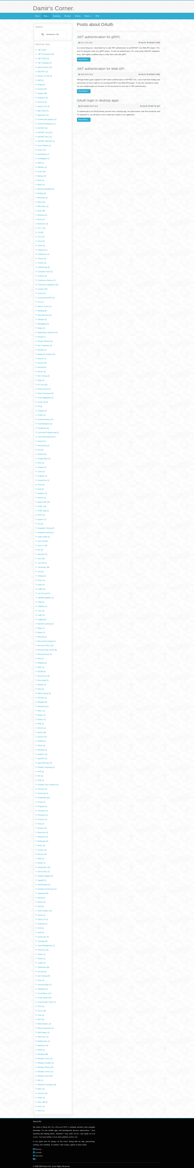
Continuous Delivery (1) (46, 280)
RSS (97, 16)
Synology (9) (42, 941)
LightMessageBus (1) (46, 598)
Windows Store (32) (45, 1076)
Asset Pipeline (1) (44, 146)
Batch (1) (41, 185)
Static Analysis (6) (45, 911)
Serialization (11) (44, 867)
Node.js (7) (42, 719)
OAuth (143, 43)
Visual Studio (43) (44, 998)
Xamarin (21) (42, 1093)
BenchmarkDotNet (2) (46, 189)
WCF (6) (41, 1019)
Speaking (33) (43, 893)
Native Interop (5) (44, 693)
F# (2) (40, 406)
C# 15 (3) (41, 241)
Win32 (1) (41, 1050)
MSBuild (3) (42, 663)
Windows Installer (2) (46, 1063)
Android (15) (42, 89)
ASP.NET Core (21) (44, 132)
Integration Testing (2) (46, 528)
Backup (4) (42, 176)
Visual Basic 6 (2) (44, 993)
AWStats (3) (42, 167)
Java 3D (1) (42, 563)
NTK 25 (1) (42, 728)
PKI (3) (40, 776)
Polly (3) (41, 780)
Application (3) (42, 115)
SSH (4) (41, 906)
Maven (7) (41, 632)
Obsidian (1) (42, 750)
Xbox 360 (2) (42, 1102)
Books (87, 16)
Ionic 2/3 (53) (43, 541)
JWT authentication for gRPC (98, 37)
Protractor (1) (43, 815)
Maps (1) (41, 628)
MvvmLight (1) (43, 680)
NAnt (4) (41, 689)
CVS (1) (41, 302)
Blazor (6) (41, 202)
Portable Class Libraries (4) (48, 785)
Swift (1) (41, 932)
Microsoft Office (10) (45, 646)
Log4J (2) (41, 615)
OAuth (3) (41, 746)
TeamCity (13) (43, 950)
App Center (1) (43, 111)
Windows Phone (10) (45, 1067)
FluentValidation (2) (45, 424)
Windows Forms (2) (45, 1059)
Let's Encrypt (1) (44, 593)
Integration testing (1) (46, 532)
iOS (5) (40, 550)
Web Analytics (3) (44, 1024)
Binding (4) (42, 193)
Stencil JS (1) (43, 919)
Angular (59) (42, 93)
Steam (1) (41, 915)
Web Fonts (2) (43, 1037)
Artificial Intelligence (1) (46, 124)
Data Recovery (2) (44, 315)
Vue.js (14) (42, 1011)
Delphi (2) (41, 328)
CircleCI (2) (42, 263)
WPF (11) (41, 1089)
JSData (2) (42, 576)
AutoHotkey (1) (43, 154)
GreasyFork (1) (43, 480)
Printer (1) (41, 802)
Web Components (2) (46, 1028)
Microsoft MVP (61, 1127)
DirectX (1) (42, 359)
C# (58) (40, 232)
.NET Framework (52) (46, 54)
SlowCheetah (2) (44, 885)
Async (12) (41, 150)
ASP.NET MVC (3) (44, 137)
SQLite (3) (41, 902)
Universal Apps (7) (45, 985)
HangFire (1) (42, 493)
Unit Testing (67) (44, 976)
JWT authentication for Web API (100, 68)
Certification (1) (43, 254)
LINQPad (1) (42, 606)
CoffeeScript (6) (44, 267)
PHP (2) (41, 772)
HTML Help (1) (43, 511)
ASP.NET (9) (42, 128)
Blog (46, 16)
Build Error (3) (43, 224)
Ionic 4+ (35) (42, 546)
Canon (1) (41, 246)
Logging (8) (42, 619)
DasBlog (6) (42, 311)
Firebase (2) (42, 411)
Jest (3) (40, 572)
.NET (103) (42, 50)
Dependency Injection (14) (48, 332)
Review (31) (42, 854)
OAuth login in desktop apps (98, 100)
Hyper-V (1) (42, 519)
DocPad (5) (42, 367)
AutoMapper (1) (43, 159)
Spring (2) (41, 898)
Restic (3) (41, 846)
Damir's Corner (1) (44, 306)
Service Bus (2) (43, 872)
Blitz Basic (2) (43, 206)
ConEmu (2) (42, 276)
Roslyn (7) (41, 863)
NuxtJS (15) (42, 737)
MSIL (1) (41, 667)
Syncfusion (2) (43, 937)
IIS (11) (40, 524)
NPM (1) (41, 724)
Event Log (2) (43, 402)
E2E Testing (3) (43, 376)
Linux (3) (41, 611)
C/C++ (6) (41, 228)
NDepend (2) (42, 702)
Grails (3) (41, 472)
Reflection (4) (43, 837)
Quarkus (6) (42, 828)
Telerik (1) (41, 959)
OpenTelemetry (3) (45, 763)
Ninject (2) (41, 715)
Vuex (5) (41, 1015)
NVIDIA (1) (42, 741)
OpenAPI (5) (42, 759)
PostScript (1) (43, 793)
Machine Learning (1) (46, 624)
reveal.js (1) (42, 850)
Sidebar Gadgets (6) (45, 876)
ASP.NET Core (154, 43)
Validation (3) (43, 989)
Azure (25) (41, 172)
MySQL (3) (42, 685)
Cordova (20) (42, 289)
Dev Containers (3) (45, 346)
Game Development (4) (46, 437)
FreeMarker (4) (43, 428)
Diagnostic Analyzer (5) (46, 354)
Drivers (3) (42, 372)
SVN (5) (41, 928)
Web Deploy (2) (43, 1032)
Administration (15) (44, 67)
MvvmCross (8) (43, 676)
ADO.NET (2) (42, 72)
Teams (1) (41, 954)
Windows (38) (43, 1054)
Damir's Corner (53, 8)
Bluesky (38, 1149)
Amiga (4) (41, 85)
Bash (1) (41, 180)
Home (37, 16)
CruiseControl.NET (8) (46, 298)
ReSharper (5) (43, 841)
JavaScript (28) (43, 567)
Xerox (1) (41, 1106)
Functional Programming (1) (48, 432)
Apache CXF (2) (43, 106)
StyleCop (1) (42, 924)
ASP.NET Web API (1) (46, 141)
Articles (78, 16)
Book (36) (41, 211)
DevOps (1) (42, 350)
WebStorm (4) (43, 1046)
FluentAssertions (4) (45, 419)
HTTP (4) (41, 515)
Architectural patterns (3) (46, 119)
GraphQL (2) (42, 476)
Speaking (56, 16)
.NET (158, 106)
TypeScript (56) (43, 967)
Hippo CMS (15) (44, 502)
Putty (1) (41, 824)
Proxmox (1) (42, 819)
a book (54, 1137)
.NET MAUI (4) (43, 59)
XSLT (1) (41, 1111)
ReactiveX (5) (43, 832)
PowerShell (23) (44, 798)
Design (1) (41, 337)
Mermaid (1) (42, 637)
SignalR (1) (42, 880)
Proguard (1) (42, 806)
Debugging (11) (43, 324)
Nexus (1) (41, 711)
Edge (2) (41, 380)
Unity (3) (41, 980)
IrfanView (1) (42, 554)
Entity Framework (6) (46, 393)
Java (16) (41, 559)
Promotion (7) (43, 811)
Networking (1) (43, 706)
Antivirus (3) (42, 102)
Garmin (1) (42, 441)
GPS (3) (41, 463)
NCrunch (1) (42, 698)
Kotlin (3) (41, 585)
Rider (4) (41, 859)
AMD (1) (40, 80)
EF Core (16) (42, 385)
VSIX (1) (41, 1006)
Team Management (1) (46, 946)
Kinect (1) (41, 580)
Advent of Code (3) (44, 76)
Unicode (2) (42, 972)
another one (72, 1137)
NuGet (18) (42, 732)
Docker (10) (42, 363)
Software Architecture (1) (47, 889)
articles (76, 1134)
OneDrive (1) (42, 754)
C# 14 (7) (41, 237)
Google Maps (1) (44, 459)
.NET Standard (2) (44, 63)
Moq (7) (40, 659)
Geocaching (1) (43, 446)
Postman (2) (42, 789)
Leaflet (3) (41, 589)
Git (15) (40, 450)
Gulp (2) (41, 489)
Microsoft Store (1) (45, 654)
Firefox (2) (41, 415)
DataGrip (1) (42, 319)
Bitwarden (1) (43, 198)
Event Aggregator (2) (45, 398)
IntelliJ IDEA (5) (44, 537)
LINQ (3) (41, 602)
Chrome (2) (42, 259)
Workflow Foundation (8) (47, 1085)
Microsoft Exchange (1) (46, 641)
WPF (152, 106)
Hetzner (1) (42, 498)
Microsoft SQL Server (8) (47, 650)
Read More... (83, 59)
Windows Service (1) (45, 1072)
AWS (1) (40, 163)
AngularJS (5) (42, 98)
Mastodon (39, 1156)
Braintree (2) (42, 215)
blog (66, 1134)
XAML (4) (41, 1098)
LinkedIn (38, 1153)
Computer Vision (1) (45, 272)
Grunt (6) (41, 485)
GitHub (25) (42, 454)
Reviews (67, 16)
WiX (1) (40, 1080)
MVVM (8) (41, 672)
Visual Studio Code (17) (47, 1002)
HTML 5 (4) (42, 506)
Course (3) (42, 293)
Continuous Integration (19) (48, 285)
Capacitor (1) (42, 250)
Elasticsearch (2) (44, 389)
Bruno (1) (41, 219)
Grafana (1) (42, 467)
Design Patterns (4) (45, 341)
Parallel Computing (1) (46, 767)
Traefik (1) (41, 963)
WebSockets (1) (44, 1041)
